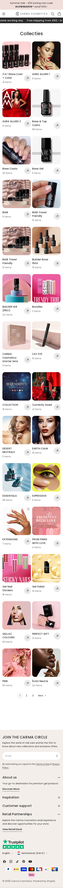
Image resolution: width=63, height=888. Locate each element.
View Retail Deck (12, 829)
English (6, 853)
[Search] (52, 14)
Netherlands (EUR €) (33, 853)
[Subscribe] (56, 756)
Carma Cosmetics (21, 881)
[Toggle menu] (3, 14)
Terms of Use (43, 764)
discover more (11, 789)
